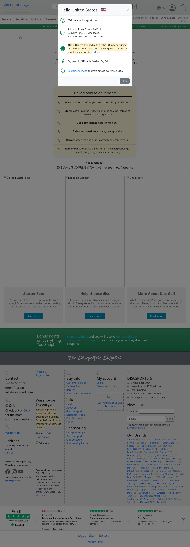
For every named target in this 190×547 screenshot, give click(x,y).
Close (125, 81)
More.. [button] (97, 52)
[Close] (128, 9)
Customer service (77, 71)
